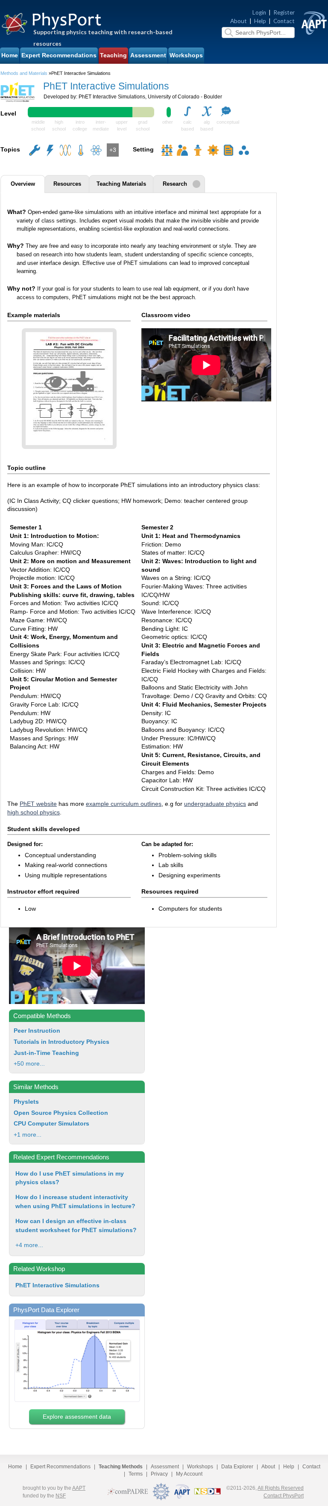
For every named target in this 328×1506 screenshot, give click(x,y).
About (238, 21)
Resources (67, 184)
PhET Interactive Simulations (57, 1285)
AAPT (78, 1488)
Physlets (26, 1102)
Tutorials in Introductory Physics (61, 1042)
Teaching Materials (121, 184)
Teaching (113, 55)
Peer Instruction (37, 1031)
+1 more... (27, 1135)
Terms (136, 1474)
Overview (23, 184)
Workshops (186, 55)
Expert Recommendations (59, 55)
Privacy (159, 1474)
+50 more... (29, 1063)
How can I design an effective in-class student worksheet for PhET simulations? (76, 1225)
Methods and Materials (23, 73)
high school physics (33, 812)
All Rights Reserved (281, 1488)
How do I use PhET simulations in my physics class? (69, 1178)
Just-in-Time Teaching (46, 1053)
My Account (189, 1474)
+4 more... (29, 1245)
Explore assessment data (77, 1417)
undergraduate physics (215, 804)
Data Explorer (237, 1467)
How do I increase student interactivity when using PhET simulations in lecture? (75, 1201)
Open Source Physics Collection (61, 1113)
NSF (61, 1496)
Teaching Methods (121, 1467)
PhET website (38, 804)
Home (9, 55)
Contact (284, 21)
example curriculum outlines (123, 804)
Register (284, 12)
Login (259, 12)
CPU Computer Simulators (51, 1123)
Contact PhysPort (284, 1496)
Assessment (148, 55)
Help (260, 21)
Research (175, 184)
